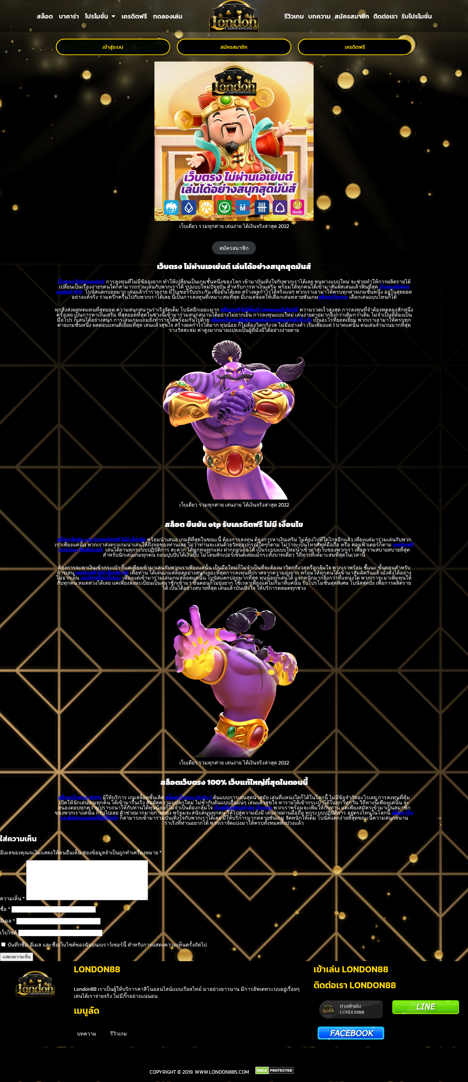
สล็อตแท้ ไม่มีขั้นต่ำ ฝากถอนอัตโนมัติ (259, 309)
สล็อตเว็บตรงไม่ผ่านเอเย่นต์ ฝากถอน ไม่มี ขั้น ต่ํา (261, 320)
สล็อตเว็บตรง (333, 297)
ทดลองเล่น (167, 16)
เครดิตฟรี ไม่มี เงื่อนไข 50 (102, 572)
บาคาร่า (69, 16)
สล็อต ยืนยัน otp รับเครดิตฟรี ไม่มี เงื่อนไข (101, 539)
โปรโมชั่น (96, 16)
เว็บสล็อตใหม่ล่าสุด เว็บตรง (243, 807)
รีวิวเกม (294, 16)
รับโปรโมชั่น (416, 16)
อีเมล (7, 921)
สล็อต (45, 16)
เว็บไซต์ (8, 932)
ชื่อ (5, 909)
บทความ (319, 16)
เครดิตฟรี (134, 16)
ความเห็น (12, 898)
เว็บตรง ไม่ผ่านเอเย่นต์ (81, 281)
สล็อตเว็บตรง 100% (80, 797)
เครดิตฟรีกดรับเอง (101, 577)
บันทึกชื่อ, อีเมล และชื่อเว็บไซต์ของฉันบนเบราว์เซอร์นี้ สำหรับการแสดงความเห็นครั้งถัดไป (107, 944)
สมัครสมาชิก (352, 16)
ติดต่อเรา (385, 16)
